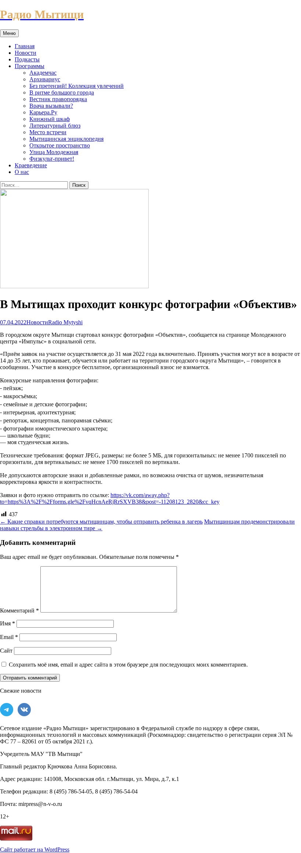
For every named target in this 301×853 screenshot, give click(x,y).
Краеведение (31, 165)
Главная (25, 46)
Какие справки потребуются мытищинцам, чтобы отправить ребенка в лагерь (101, 521)
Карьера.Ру (43, 112)
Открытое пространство (59, 145)
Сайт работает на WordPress (34, 849)
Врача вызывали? (51, 106)
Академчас (43, 72)
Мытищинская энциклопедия (66, 139)
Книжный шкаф (49, 119)
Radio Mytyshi (65, 322)
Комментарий (19, 610)
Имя (7, 623)
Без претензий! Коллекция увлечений (76, 86)
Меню (9, 33)
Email (9, 637)
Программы (29, 66)
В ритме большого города (61, 92)
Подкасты (27, 59)
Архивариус (44, 79)
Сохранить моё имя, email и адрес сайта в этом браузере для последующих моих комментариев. (128, 664)
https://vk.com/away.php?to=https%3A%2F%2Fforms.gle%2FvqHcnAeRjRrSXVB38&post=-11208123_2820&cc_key (110, 498)
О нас (22, 172)
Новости (25, 53)
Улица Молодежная (53, 152)
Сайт (6, 650)
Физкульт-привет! (51, 159)
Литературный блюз (54, 125)
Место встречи (47, 132)
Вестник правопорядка (58, 99)
